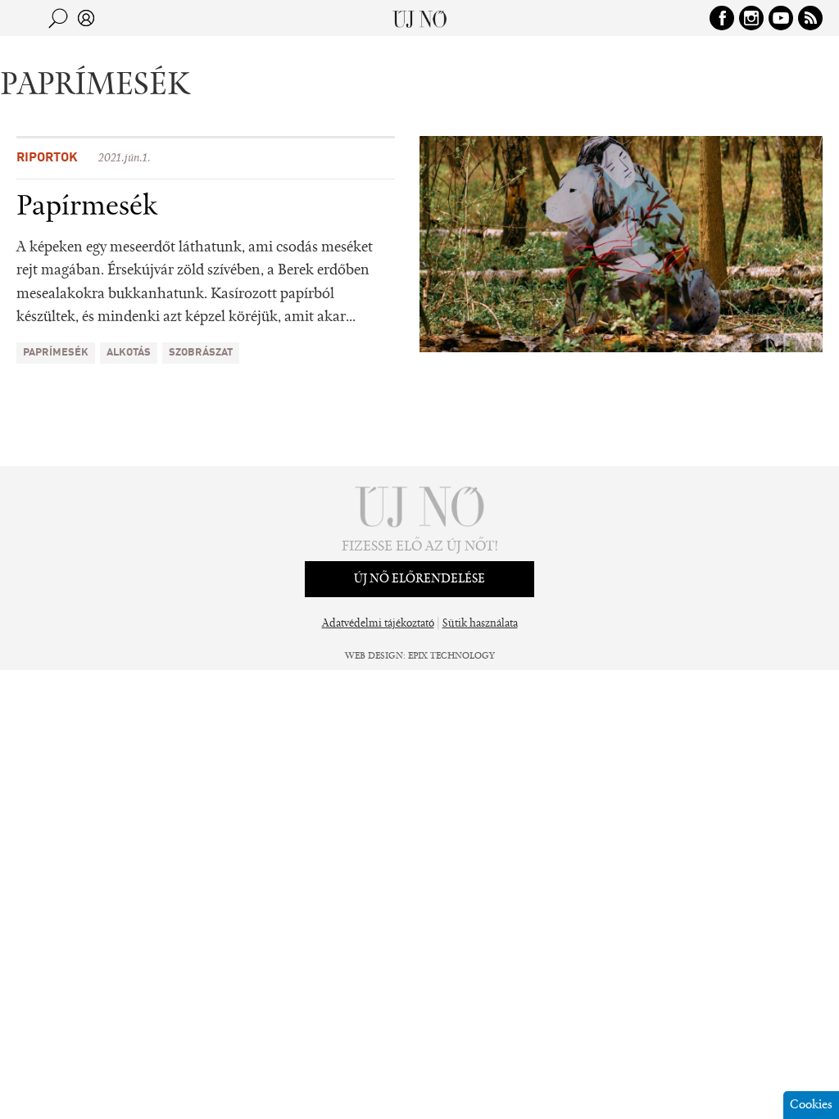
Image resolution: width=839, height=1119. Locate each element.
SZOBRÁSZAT (201, 352)
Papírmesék (86, 207)
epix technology (451, 656)
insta (751, 18)
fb (722, 18)
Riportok (47, 158)
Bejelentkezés (86, 18)
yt (781, 18)
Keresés (58, 18)
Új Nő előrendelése (419, 579)
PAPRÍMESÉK (55, 352)
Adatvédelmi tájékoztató (378, 624)
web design (374, 656)
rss (810, 18)
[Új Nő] (419, 18)
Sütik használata (480, 624)
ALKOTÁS (129, 352)
